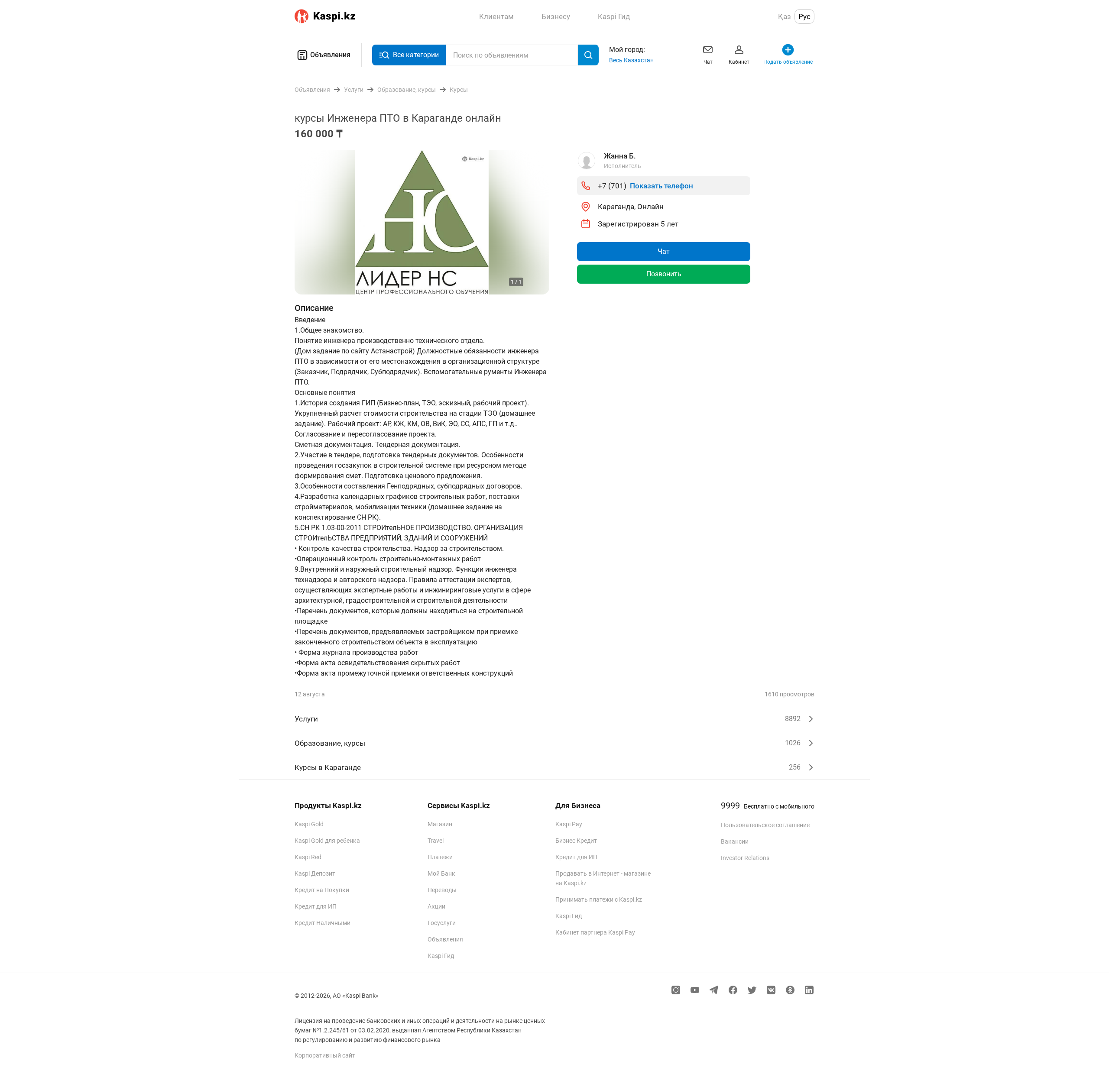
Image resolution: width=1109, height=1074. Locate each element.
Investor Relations (745, 857)
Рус (804, 16)
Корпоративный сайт (325, 1055)
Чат (708, 62)
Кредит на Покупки (322, 889)
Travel (436, 840)
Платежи (440, 857)
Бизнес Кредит (576, 840)
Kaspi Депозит (315, 873)
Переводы (442, 889)
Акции (436, 906)
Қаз (784, 16)
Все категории (416, 55)
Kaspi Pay (568, 824)
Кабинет (739, 62)
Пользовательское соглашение (765, 825)
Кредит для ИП (316, 906)
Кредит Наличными (322, 922)
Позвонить (663, 274)
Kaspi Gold (309, 824)
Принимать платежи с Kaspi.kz (598, 899)
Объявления (330, 55)
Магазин (440, 824)
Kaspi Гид (441, 955)
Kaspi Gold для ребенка (327, 840)
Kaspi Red (308, 857)
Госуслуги (442, 922)
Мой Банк (441, 873)
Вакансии (735, 841)
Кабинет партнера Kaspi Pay (595, 932)
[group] (422, 222)
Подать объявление (788, 62)
